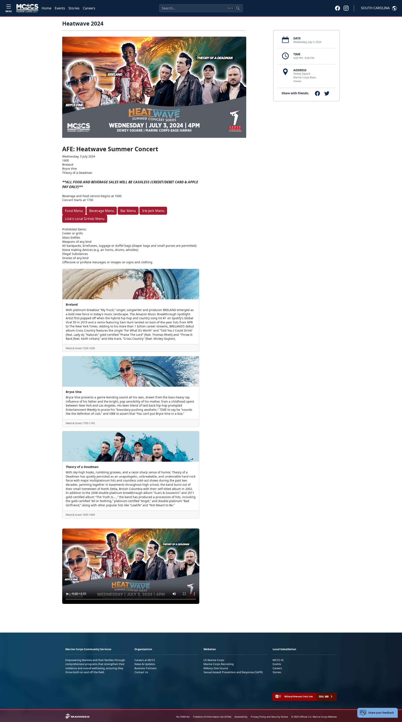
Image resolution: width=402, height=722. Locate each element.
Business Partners (145, 668)
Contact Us (141, 672)
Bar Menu (128, 210)
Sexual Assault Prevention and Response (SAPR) (233, 672)
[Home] (27, 8)
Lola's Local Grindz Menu (84, 218)
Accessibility (240, 716)
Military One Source (216, 668)
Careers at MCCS (144, 660)
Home (46, 8)
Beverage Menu (101, 210)
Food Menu (74, 210)
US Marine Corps (214, 660)
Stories (74, 8)
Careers (89, 8)
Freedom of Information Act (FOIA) (212, 716)
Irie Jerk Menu (153, 210)
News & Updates (144, 664)
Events (60, 8)
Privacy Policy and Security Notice (269, 716)
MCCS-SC (278, 660)
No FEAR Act (183, 716)
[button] (337, 8)
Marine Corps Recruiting (219, 664)
